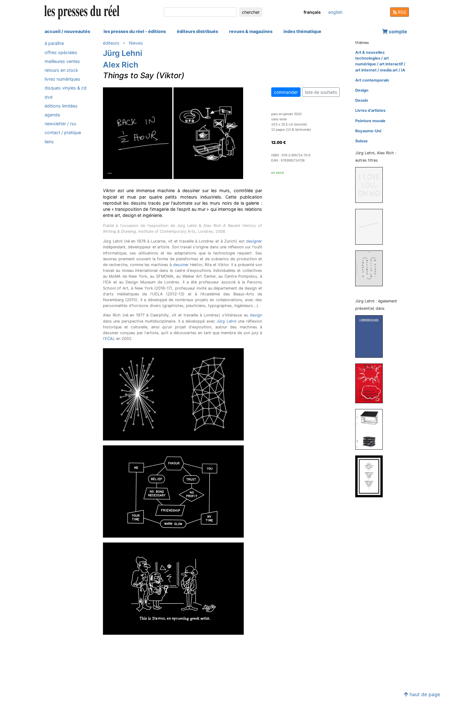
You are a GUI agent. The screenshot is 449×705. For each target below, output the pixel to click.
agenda (52, 114)
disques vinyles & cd (65, 87)
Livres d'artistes (370, 110)
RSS (401, 12)
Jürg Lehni (122, 53)
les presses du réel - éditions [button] (135, 31)
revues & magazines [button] (250, 31)
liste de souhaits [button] (321, 92)
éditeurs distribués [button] (197, 31)
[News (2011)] (371, 226)
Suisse (361, 141)
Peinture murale (370, 121)
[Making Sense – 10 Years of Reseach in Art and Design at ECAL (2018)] (371, 383)
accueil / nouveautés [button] (67, 31)
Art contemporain (372, 80)
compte (397, 31)
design (256, 315)
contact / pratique (63, 132)
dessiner (181, 264)
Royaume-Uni (368, 131)
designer (254, 241)
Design (361, 90)
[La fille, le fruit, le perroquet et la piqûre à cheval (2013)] (371, 429)
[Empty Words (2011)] (371, 184)
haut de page (424, 694)
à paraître (54, 43)
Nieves (136, 43)
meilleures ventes (62, 61)
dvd (49, 96)
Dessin (361, 100)
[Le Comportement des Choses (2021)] (371, 336)
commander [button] (286, 92)
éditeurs (111, 43)
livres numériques (62, 79)
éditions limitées (61, 105)
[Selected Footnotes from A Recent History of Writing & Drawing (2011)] (371, 268)
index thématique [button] (302, 31)
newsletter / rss (60, 123)
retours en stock (61, 70)
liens (49, 141)
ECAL (110, 338)
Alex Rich (120, 64)
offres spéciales (61, 52)
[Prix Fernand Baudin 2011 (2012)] (371, 476)
